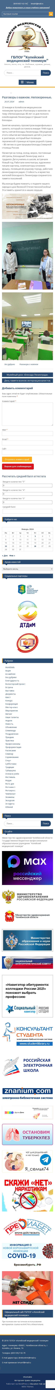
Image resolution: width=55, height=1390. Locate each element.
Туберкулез (10, 770)
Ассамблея (10, 674)
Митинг (8, 714)
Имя (4, 430)
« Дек (5, 555)
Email (5, 439)
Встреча (9, 687)
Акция (8, 670)
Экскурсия (9, 800)
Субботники (10, 764)
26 (35, 546)
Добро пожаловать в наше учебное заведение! (28, 7)
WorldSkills (10, 667)
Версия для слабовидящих (17, 466)
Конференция (11, 704)
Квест (8, 697)
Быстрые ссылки (10, 14)
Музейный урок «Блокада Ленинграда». (27, 374)
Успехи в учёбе (12, 774)
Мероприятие (11, 710)
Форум (8, 780)
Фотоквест (10, 787)
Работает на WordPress (17, 1384)
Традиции (9, 767)
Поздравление (11, 734)
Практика (9, 740)
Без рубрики (10, 364)
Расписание (10, 750)
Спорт (8, 760)
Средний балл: (9, 507)
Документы (10, 694)
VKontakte (27, 1377)
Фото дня (9, 783)
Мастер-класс (11, 707)
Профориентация (13, 747)
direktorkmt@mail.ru (27, 1357)
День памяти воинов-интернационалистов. (27, 380)
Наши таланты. (12, 717)
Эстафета (9, 803)
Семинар (9, 754)
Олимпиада (10, 730)
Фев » (12, 555)
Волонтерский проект (15, 684)
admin (21, 101)
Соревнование (12, 757)
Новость (9, 724)
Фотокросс (10, 790)
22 (6, 546)
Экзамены (9, 797)
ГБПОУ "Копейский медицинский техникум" (27, 59)
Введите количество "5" (14, 481)
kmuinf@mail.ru (37, 4)
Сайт (4, 448)
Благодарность (12, 680)
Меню (30, 82)
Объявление (11, 727)
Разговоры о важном (28, 364)
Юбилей (9, 807)
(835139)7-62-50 (20, 4)
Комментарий (9, 401)
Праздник (9, 737)
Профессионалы (12, 744)
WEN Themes (28, 1386)
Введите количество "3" (14, 498)
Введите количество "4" (14, 490)
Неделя (8, 720)
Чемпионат (10, 793)
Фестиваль (10, 777)
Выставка (9, 690)
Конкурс (9, 700)
